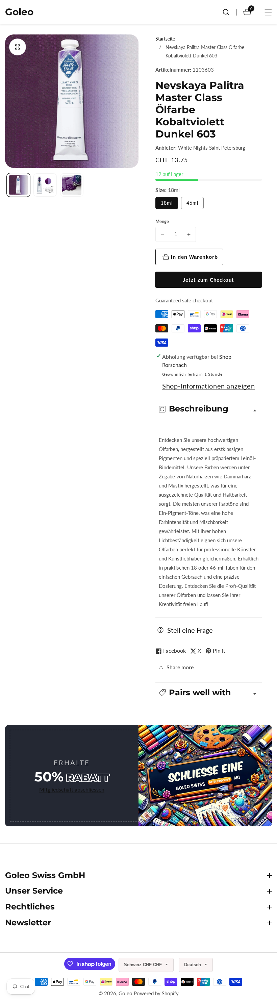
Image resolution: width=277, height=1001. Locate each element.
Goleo (125, 993)
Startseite (165, 39)
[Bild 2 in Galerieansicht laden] (45, 185)
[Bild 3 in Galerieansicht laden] (71, 185)
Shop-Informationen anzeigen (208, 386)
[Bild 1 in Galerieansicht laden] (18, 185)
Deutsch (193, 964)
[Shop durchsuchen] (229, 12)
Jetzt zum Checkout (208, 280)
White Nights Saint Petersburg (211, 147)
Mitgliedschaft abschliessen (71, 789)
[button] (208, 693)
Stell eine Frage (190, 630)
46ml (192, 203)
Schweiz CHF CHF (143, 964)
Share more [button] (180, 667)
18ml (167, 203)
